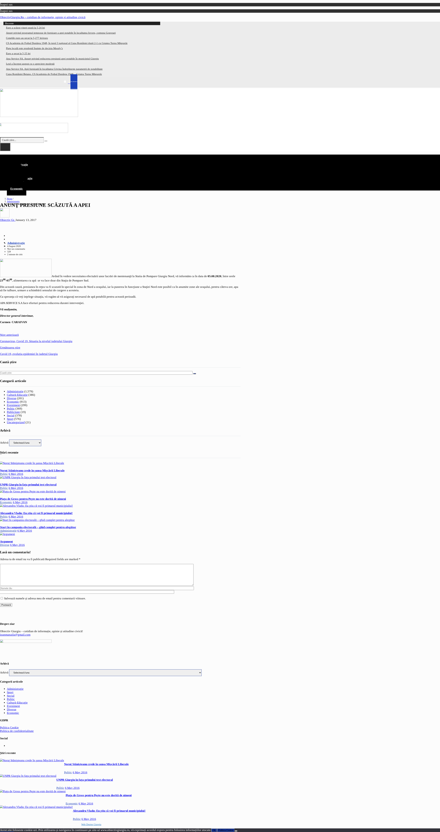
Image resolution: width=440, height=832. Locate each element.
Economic (16, 188)
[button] (120, 157)
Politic (11, 408)
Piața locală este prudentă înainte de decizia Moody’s (34, 48)
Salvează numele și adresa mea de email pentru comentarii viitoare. (45, 598)
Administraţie (13, 201)
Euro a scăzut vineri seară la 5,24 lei (25, 27)
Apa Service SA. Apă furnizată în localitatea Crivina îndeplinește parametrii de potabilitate (54, 69)
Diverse (11, 398)
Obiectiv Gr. (7, 220)
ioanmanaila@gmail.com (15, 634)
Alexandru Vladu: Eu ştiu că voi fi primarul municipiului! (36, 513)
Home (9, 198)
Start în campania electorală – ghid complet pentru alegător (38, 527)
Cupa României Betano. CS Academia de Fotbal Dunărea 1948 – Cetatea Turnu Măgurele (54, 74)
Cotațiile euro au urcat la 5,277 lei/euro (27, 38)
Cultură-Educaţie (17, 394)
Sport (10, 419)
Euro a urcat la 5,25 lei (18, 53)
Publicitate (13, 412)
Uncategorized (16, 422)
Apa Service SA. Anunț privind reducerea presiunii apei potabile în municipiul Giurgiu (52, 58)
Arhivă (4, 442)
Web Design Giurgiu (91, 824)
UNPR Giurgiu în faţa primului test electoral (28, 484)
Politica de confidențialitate (17, 731)
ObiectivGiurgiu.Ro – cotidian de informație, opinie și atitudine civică (42, 17)
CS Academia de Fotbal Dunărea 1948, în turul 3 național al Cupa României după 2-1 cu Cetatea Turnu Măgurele (67, 43)
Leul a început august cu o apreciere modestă (30, 63)
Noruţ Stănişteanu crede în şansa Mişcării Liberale (32, 470)
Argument (6, 541)
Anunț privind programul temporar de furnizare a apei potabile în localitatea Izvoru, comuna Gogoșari (61, 32)
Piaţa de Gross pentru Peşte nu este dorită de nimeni (33, 499)
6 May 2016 (16, 474)
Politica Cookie (9, 727)
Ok (214, 830)
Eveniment (13, 405)
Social (10, 415)
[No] (236, 830)
